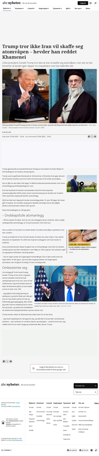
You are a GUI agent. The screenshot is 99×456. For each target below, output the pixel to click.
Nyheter (6, 8)
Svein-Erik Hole (16, 406)
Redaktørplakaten (14, 421)
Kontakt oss (79, 386)
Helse (48, 419)
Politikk (31, 430)
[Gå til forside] (39, 3)
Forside (31, 407)
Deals (55, 425)
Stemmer (18, 8)
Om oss (77, 8)
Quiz (73, 412)
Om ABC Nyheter (83, 407)
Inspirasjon (43, 8)
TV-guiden (66, 426)
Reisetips (56, 412)
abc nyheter (73, 450)
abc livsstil (85, 450)
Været (65, 430)
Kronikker (39, 416)
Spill (67, 8)
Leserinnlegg (40, 420)
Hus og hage (57, 416)
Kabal (73, 429)
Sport (30, 426)
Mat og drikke (57, 420)
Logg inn (83, 3)
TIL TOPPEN (5, 450)
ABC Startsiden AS (17, 440)
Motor (48, 423)
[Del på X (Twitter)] (92, 136)
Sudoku (74, 420)
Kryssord (74, 425)
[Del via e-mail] (95, 136)
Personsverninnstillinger (85, 420)
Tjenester (56, 8)
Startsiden (66, 407)
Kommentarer (40, 412)
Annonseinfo (82, 416)
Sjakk (73, 416)
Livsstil (30, 8)
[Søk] (95, 3)
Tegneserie (66, 439)
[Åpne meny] (90, 3)
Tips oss (78, 392)
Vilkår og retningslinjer (85, 425)
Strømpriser (67, 435)
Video (88, 8)
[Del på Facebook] (88, 136)
